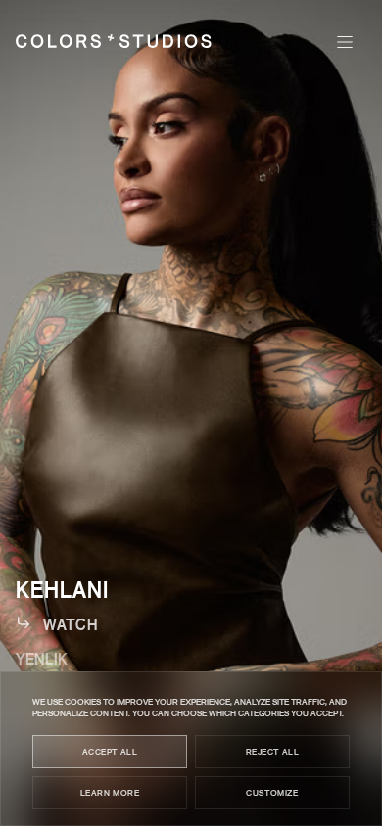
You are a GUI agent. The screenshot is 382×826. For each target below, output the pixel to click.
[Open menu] (344, 42)
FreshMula (61, 728)
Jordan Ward (73, 693)
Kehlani (62, 589)
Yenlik (42, 658)
